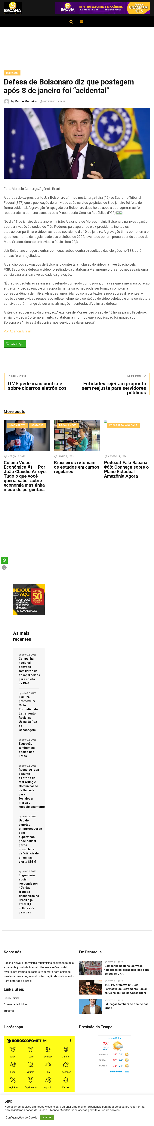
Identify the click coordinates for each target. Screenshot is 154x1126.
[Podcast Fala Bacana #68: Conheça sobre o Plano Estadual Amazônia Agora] (127, 435)
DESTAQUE (12, 73)
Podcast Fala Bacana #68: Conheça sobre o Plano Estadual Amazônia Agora (126, 469)
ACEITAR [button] (47, 1117)
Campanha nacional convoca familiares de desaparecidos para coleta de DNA (29, 671)
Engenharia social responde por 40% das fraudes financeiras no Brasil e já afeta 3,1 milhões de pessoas (29, 894)
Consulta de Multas (16, 1004)
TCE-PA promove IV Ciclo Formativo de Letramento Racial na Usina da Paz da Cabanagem (28, 713)
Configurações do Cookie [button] (21, 1117)
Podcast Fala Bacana (123, 425)
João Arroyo (17, 425)
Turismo (9, 1011)
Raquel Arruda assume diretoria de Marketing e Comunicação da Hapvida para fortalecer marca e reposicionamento (29, 788)
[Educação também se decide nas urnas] (90, 1006)
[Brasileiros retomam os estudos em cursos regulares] (77, 435)
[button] (4, 567)
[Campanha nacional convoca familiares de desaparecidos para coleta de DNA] (90, 967)
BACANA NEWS (67, 425)
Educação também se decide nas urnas (27, 750)
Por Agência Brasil (17, 331)
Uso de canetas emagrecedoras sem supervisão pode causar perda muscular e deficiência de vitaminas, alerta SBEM (29, 841)
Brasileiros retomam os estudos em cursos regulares (76, 467)
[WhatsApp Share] (4, 560)
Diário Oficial (11, 998)
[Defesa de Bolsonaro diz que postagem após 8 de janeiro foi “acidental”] (77, 143)
